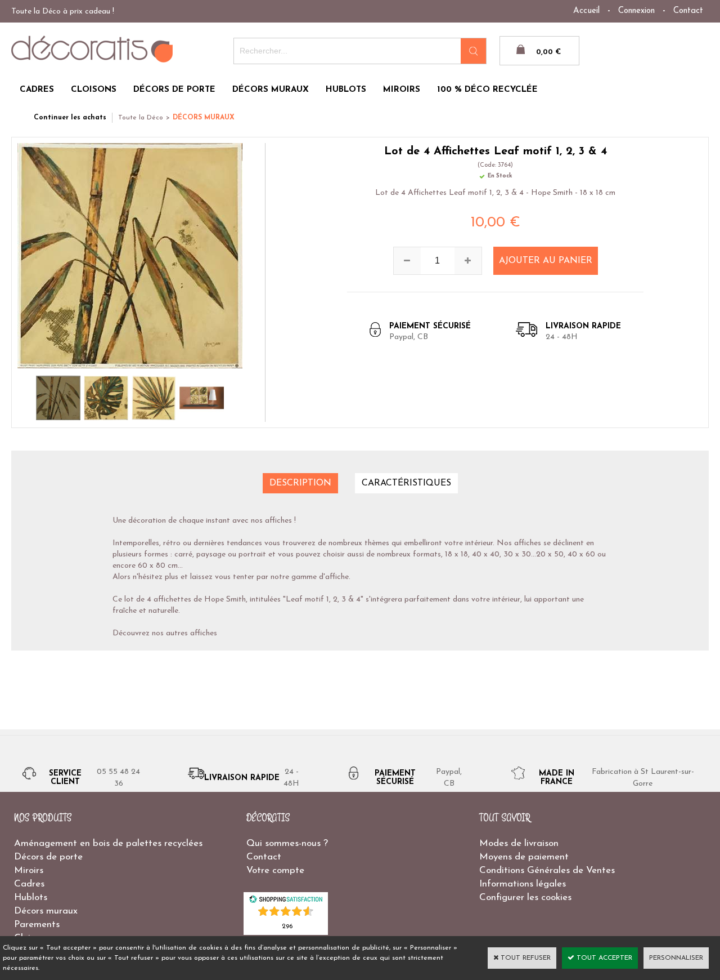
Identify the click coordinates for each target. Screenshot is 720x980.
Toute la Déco (140, 117)
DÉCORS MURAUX (270, 90)
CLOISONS (93, 90)
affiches (203, 633)
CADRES (37, 90)
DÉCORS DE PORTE (174, 90)
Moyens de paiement (524, 857)
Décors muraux (46, 911)
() (287, 925)
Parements (37, 924)
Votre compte (275, 870)
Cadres (29, 884)
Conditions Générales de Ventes (547, 870)
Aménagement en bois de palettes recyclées (108, 843)
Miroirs (28, 870)
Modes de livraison (519, 843)
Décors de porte (48, 857)
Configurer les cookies (525, 897)
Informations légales (522, 884)
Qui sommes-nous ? (287, 843)
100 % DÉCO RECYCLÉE (487, 90)
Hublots (30, 897)
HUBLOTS (346, 90)
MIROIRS (401, 90)
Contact (688, 11)
